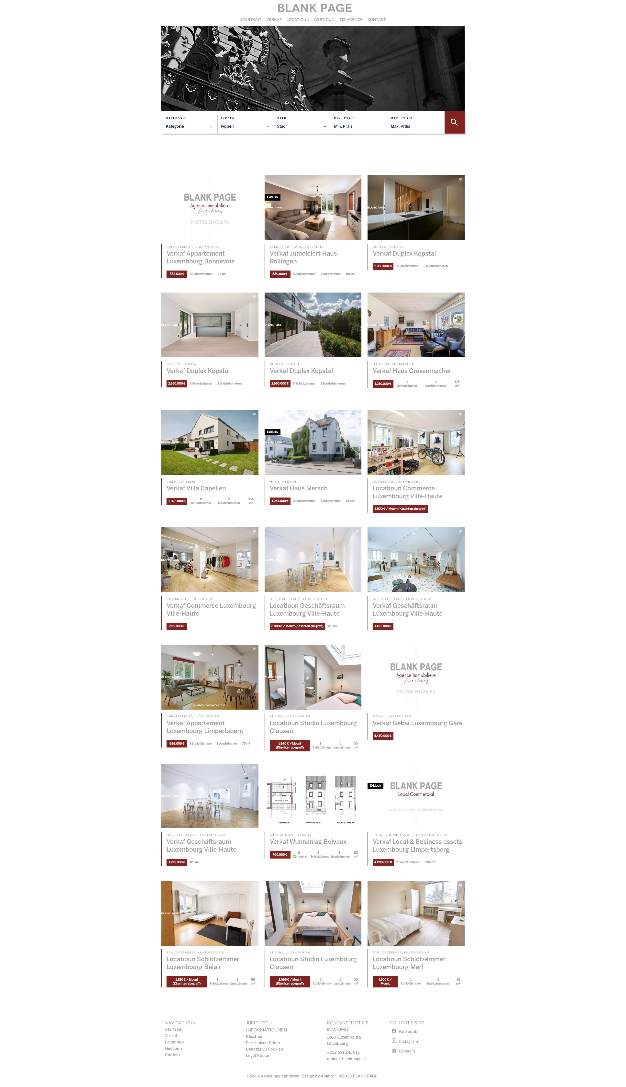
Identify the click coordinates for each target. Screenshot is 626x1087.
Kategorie (176, 118)
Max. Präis (402, 118)
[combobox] (189, 127)
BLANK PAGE (338, 1029)
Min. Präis (344, 118)
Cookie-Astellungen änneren (273, 1076)
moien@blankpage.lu (346, 1059)
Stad (282, 118)
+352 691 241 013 (343, 1052)
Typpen (228, 118)
